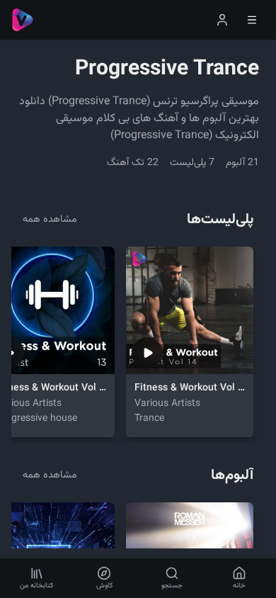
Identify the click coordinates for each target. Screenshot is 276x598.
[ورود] (222, 20)
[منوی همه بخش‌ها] (252, 20)
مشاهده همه (49, 220)
